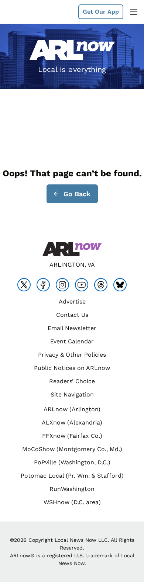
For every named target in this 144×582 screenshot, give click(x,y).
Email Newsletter (72, 328)
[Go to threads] (100, 284)
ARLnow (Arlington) (72, 409)
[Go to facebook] (43, 284)
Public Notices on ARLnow (72, 367)
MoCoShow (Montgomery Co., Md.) (72, 449)
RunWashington (72, 488)
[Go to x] (24, 284)
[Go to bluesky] (120, 284)
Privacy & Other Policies (72, 354)
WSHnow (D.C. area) (72, 502)
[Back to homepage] (23, 12)
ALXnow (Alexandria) (72, 422)
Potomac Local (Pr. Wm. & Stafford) (72, 475)
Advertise (72, 301)
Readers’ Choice (72, 381)
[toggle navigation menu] (133, 11)
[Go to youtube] (81, 284)
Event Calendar (72, 341)
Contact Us (72, 314)
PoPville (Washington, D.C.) (72, 462)
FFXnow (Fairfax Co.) (72, 435)
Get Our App (101, 11)
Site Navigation (72, 394)
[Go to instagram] (62, 284)
